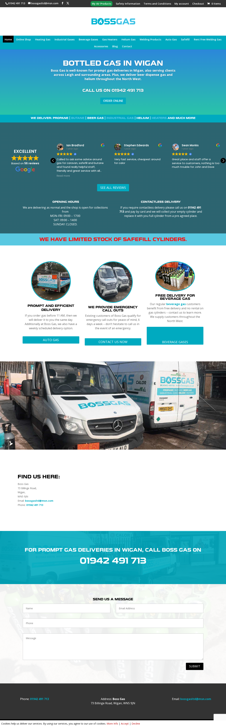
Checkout (198, 3)
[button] (223, 160)
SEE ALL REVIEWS (113, 187)
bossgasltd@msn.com (39, 500)
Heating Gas (42, 39)
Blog (115, 46)
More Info (112, 723)
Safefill (185, 39)
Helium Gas (128, 39)
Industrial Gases (65, 39)
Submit (194, 666)
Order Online (113, 101)
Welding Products (150, 39)
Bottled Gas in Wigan (113, 63)
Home (8, 39)
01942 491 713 (17, 3)
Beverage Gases (88, 39)
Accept (125, 723)
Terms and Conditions (157, 3)
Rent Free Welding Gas (207, 39)
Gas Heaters (109, 39)
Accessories (101, 46)
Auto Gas (171, 39)
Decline (136, 723)
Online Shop (23, 39)
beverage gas (176, 304)
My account (181, 3)
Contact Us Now (113, 342)
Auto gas (51, 340)
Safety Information (128, 3)
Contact (127, 46)
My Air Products (101, 4)
